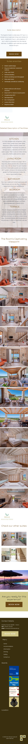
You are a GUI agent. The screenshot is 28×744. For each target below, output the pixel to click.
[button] (14, 256)
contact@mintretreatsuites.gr (12, 628)
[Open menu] (20, 3)
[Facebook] (5, 742)
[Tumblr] (18, 742)
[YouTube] (21, 739)
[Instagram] (24, 736)
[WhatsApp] (15, 742)
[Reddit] (20, 742)
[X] (7, 742)
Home (5, 643)
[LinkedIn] (13, 742)
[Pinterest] (10, 742)
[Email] (23, 742)
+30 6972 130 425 (8, 626)
